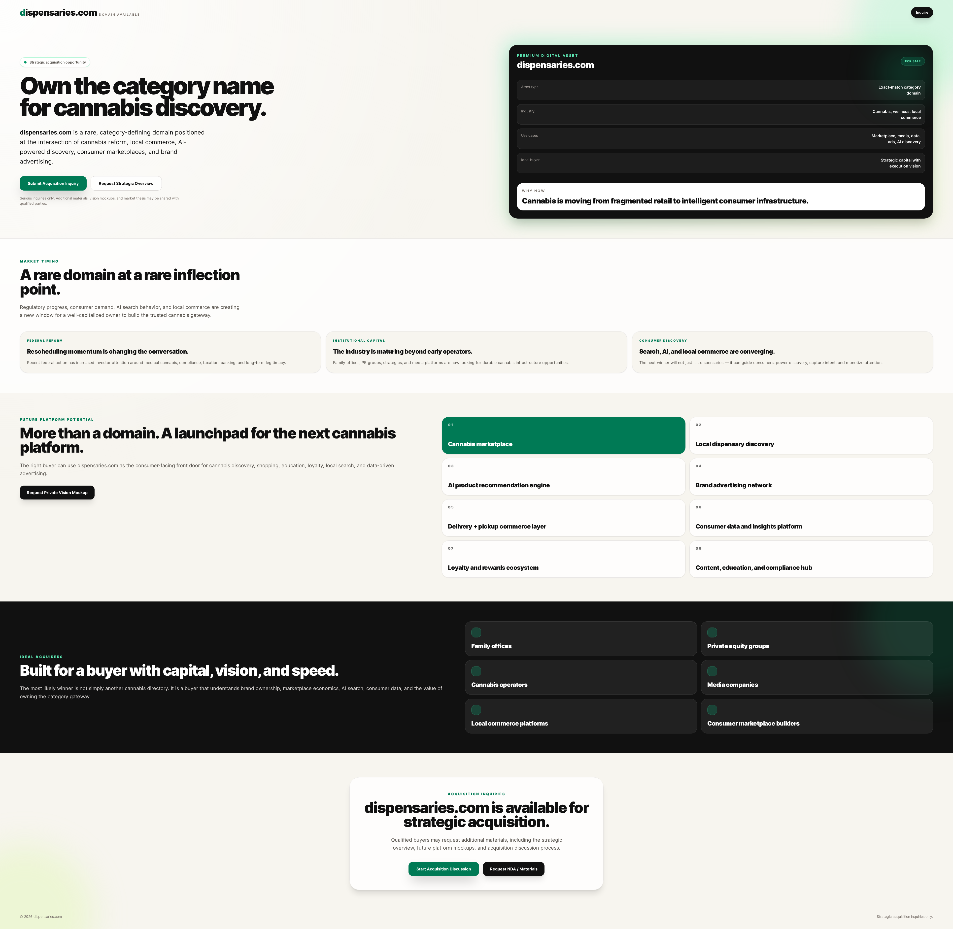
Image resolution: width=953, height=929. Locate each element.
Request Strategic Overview (126, 183)
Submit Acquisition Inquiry (53, 183)
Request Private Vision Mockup (57, 492)
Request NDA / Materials (514, 868)
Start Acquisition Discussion (443, 868)
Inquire (922, 12)
